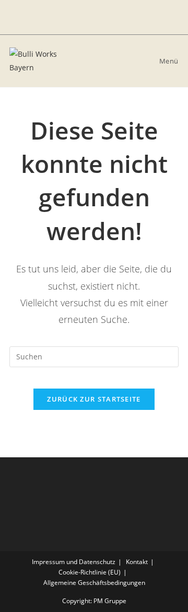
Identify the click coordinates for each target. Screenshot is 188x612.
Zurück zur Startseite (93, 399)
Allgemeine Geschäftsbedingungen (94, 582)
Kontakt (137, 561)
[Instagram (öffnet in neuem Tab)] (86, 17)
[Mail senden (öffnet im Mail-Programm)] (101, 17)
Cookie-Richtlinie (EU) (89, 572)
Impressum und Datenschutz (73, 561)
